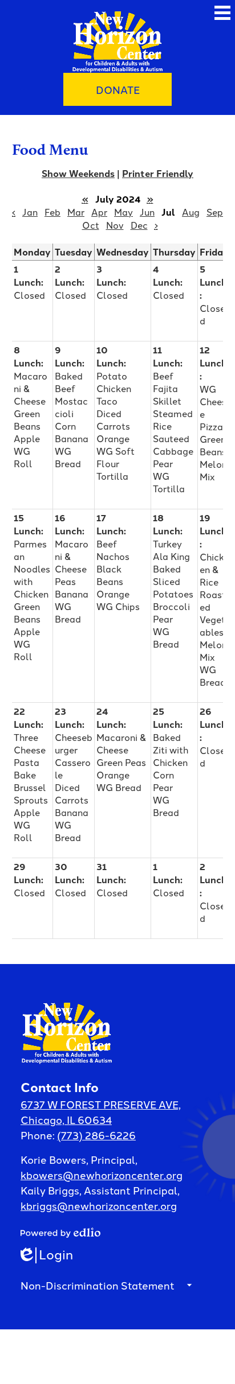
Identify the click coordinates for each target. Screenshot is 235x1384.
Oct (90, 225)
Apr (99, 211)
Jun (147, 211)
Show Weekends (78, 173)
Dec (139, 225)
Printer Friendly (157, 173)
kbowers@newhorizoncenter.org (102, 1174)
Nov (115, 225)
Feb (52, 211)
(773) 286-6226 (96, 1134)
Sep (214, 211)
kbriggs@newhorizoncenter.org (99, 1205)
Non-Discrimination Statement (98, 1285)
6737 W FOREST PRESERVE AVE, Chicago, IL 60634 (101, 1112)
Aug (191, 211)
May (123, 211)
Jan (30, 211)
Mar (75, 211)
